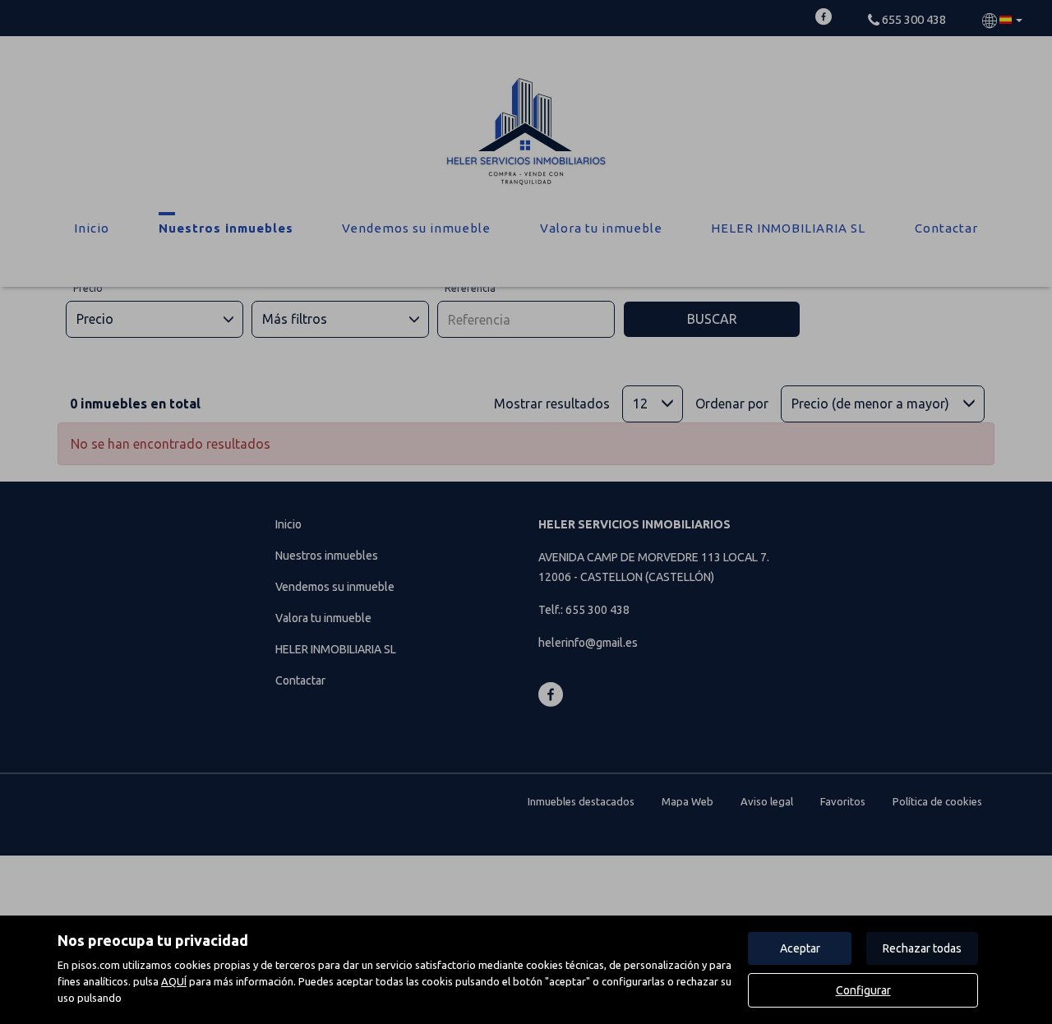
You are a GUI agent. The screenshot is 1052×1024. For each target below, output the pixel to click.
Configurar (863, 990)
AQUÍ (174, 981)
